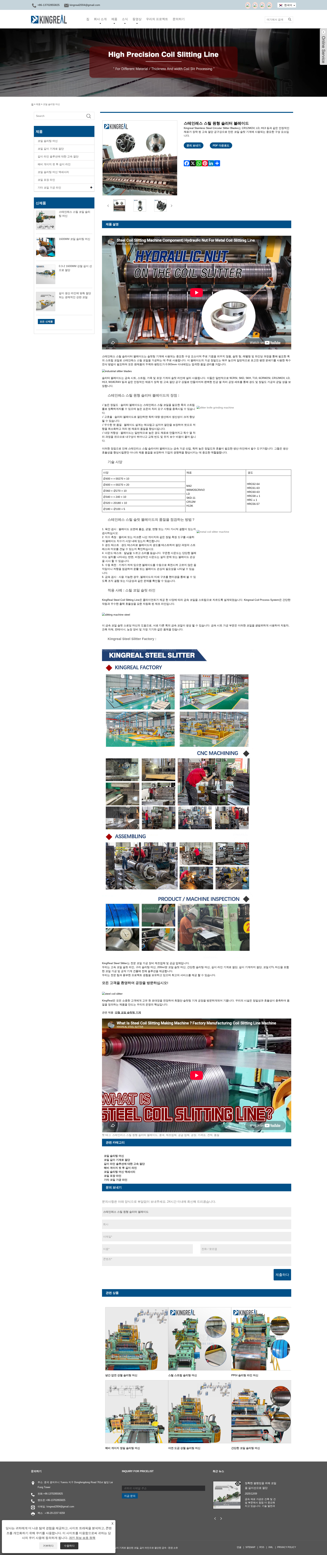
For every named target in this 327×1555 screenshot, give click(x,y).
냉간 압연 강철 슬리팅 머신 (121, 1375)
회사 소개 (100, 19)
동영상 (137, 19)
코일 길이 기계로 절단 (51, 148)
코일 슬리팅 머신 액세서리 (53, 172)
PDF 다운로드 (221, 145)
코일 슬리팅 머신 (51, 104)
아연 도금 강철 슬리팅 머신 (184, 1448)
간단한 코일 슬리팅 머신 (245, 1448)
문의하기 (179, 19)
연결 (239, 1547)
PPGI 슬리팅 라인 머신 (244, 1375)
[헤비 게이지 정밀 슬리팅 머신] (136, 1411)
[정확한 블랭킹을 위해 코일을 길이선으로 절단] (227, 1494)
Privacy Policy (286, 1547)
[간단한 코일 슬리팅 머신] (263, 1411)
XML (270, 1547)
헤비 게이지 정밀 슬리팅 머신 (122, 1448)
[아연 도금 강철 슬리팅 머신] (199, 1411)
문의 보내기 (194, 145)
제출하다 (282, 1275)
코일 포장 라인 (46, 179)
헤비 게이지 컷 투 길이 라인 (54, 164)
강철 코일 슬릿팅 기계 (128, 1012)
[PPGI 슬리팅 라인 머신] (263, 1338)
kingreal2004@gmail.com (85, 4)
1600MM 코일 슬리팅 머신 (74, 238)
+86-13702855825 (53, 1493)
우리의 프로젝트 (157, 19)
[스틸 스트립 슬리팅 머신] (199, 1338)
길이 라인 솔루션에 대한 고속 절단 (58, 156)
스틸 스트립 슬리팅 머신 (182, 1375)
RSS (261, 1547)
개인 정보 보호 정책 (82, 1537)
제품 (114, 19)
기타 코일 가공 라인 (49, 187)
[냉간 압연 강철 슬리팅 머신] (136, 1338)
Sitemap (250, 1547)
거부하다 (48, 1545)
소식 (125, 19)
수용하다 (69, 1545)
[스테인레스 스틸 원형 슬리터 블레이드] (119, 205)
